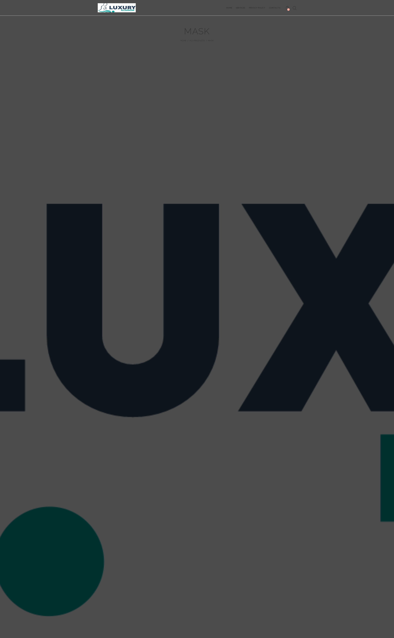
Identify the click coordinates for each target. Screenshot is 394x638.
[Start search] (294, 8)
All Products (197, 40)
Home (183, 40)
